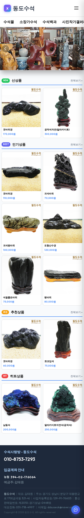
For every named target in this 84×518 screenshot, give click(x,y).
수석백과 (50, 22)
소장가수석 (28, 22)
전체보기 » (76, 80)
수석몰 (9, 22)
